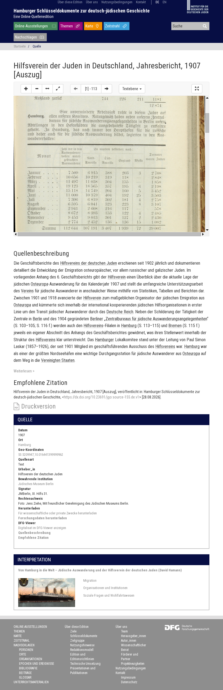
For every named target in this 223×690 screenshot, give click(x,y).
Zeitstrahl (112, 26)
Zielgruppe (77, 640)
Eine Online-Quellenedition (34, 16)
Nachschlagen (26, 37)
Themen (66, 26)
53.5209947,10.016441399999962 (40, 454)
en (164, 2)
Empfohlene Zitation (33, 538)
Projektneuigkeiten (132, 664)
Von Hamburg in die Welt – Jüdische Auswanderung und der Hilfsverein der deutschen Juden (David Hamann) (100, 570)
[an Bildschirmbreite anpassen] (47, 88)
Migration (90, 580)
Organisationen (30, 659)
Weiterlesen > (24, 371)
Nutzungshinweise (82, 645)
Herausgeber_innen (133, 636)
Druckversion (38, 406)
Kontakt (141, 2)
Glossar (25, 677)
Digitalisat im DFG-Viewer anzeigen (42, 528)
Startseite (20, 46)
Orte (22, 654)
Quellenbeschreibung (34, 533)
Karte (89, 26)
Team (124, 631)
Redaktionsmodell (82, 650)
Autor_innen (128, 640)
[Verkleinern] (36, 88)
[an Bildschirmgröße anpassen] (57, 88)
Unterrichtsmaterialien (31, 682)
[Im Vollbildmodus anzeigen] (196, 88)
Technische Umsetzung (85, 664)
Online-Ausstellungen (31, 26)
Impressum (128, 677)
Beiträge (25, 673)
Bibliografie (28, 668)
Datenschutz (129, 682)
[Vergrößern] (26, 88)
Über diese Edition (70, 2)
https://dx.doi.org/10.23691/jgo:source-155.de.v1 (101, 397)
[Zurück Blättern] (75, 88)
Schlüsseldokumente (83, 636)
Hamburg (24, 445)
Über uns (92, 2)
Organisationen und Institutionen (105, 588)
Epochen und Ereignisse (36, 664)
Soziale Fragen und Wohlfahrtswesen (108, 595)
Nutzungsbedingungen (116, 2)
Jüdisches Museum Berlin (36, 484)
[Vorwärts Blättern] (106, 88)
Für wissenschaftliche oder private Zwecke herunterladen (57, 513)
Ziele (73, 631)
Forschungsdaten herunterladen (42, 518)
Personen (26, 650)
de (157, 2)
